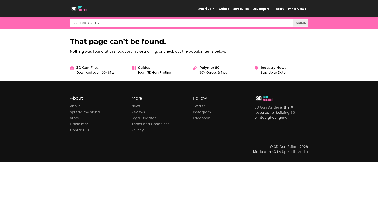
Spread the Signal (85, 112)
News (136, 106)
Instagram (202, 112)
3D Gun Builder (266, 107)
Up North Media (295, 151)
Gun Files (204, 9)
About (75, 106)
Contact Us (79, 130)
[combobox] (189, 23)
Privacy (138, 130)
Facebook (201, 118)
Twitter (199, 106)
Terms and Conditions (150, 124)
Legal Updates (144, 118)
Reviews (138, 112)
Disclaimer (79, 124)
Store (74, 118)
